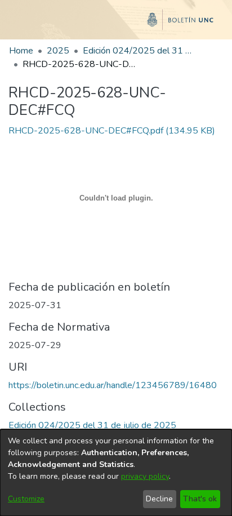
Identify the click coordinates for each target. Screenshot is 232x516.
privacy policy (145, 476)
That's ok (200, 498)
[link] (111, 130)
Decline (159, 498)
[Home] (116, 24)
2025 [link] (58, 51)
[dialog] (116, 472)
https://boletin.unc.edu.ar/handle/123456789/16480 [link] (112, 385)
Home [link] (21, 51)
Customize (26, 498)
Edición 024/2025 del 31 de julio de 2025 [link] (139, 51)
